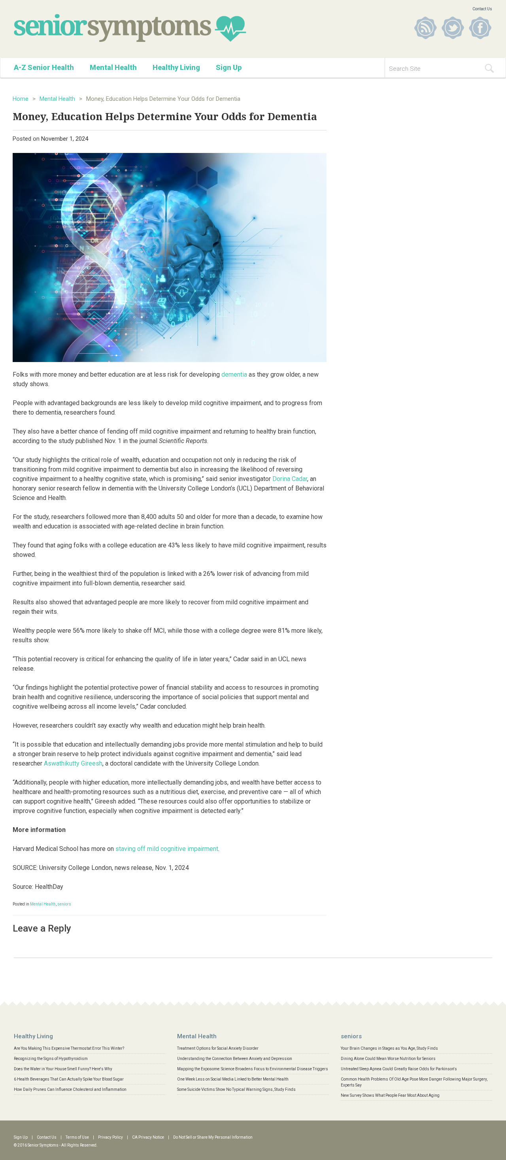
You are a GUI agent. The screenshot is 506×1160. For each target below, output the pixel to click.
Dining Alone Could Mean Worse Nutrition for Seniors (388, 1058)
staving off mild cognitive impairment (166, 849)
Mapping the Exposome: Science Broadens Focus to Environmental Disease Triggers (252, 1069)
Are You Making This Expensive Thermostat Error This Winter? (69, 1048)
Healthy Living (176, 67)
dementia (234, 374)
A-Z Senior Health (44, 67)
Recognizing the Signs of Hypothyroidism (51, 1058)
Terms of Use (77, 1137)
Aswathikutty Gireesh (73, 763)
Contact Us (482, 9)
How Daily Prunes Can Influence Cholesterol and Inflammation (70, 1089)
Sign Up (229, 67)
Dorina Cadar (289, 479)
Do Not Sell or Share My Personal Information (213, 1137)
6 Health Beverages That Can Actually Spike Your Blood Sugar (69, 1079)
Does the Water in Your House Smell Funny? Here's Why (63, 1069)
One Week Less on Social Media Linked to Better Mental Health (233, 1079)
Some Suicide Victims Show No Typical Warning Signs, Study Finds (236, 1089)
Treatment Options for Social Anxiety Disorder (218, 1048)
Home (20, 98)
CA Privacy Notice (148, 1137)
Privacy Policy (110, 1137)
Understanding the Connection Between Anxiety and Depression (234, 1058)
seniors (64, 904)
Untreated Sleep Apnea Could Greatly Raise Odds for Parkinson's (399, 1069)
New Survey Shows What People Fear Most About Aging (390, 1095)
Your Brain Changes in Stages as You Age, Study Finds (389, 1048)
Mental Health (113, 67)
